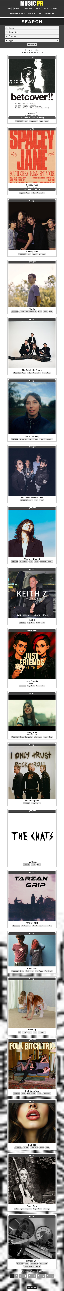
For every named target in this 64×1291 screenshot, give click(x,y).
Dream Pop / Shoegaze (28, 311)
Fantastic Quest (32, 1261)
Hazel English (32, 735)
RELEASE (28, 9)
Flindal (32, 309)
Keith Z (32, 620)
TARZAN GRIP (32, 923)
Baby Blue (32, 733)
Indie (46, 121)
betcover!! (32, 113)
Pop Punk (30, 623)
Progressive (33, 121)
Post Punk (36, 926)
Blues (42, 1147)
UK (19, 1032)
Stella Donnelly (32, 436)
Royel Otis (32, 968)
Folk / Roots (31, 1093)
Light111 (32, 1145)
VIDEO (38, 9)
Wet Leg (32, 1030)
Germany (16, 926)
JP (40, 13)
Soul (47, 1147)
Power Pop (46, 373)
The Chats (32, 862)
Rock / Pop (29, 971)
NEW (9, 9)
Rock (25, 121)
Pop (50, 311)
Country (25, 1147)
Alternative (40, 193)
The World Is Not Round (32, 498)
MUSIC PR (32, 1287)
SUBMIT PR (49, 13)
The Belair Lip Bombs (32, 370)
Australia (19, 121)
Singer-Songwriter (26, 439)
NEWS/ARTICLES (17, 13)
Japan (22, 193)
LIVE (46, 9)
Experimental (46, 926)
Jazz (41, 121)
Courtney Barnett (32, 559)
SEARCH (32, 13)
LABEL (54, 9)
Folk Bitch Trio (32, 1091)
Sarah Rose (32, 1206)
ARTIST (17, 9)
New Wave (39, 971)
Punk (39, 803)
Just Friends (32, 681)
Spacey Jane (32, 185)
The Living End (32, 801)
